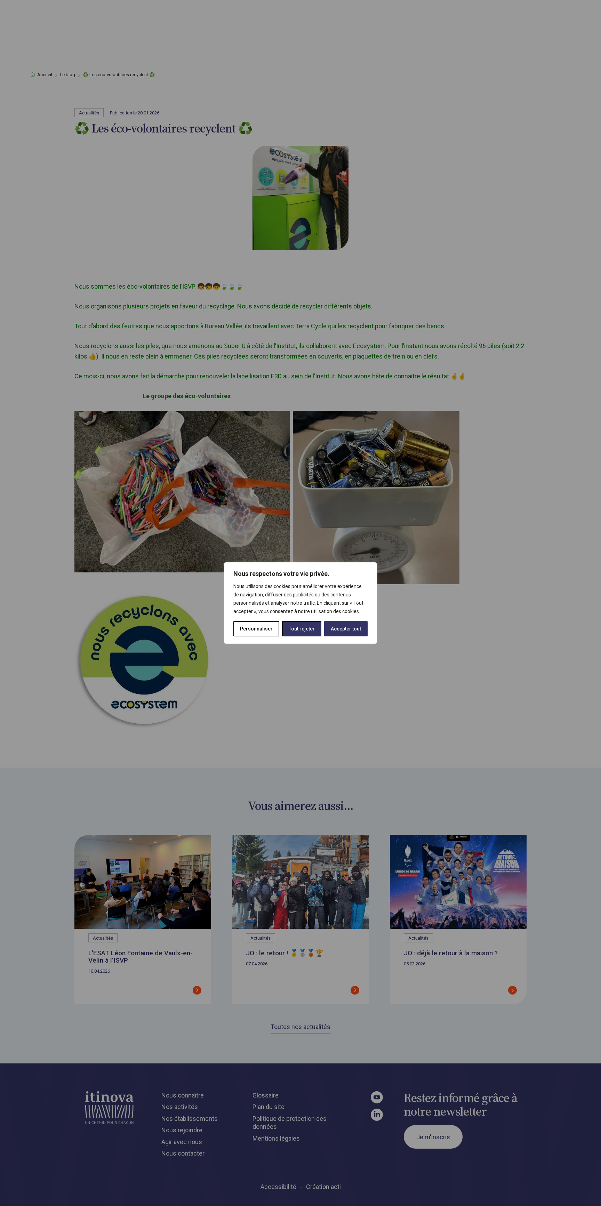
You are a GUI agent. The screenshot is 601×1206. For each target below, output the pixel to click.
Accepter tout (346, 629)
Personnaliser (256, 629)
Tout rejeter (302, 629)
